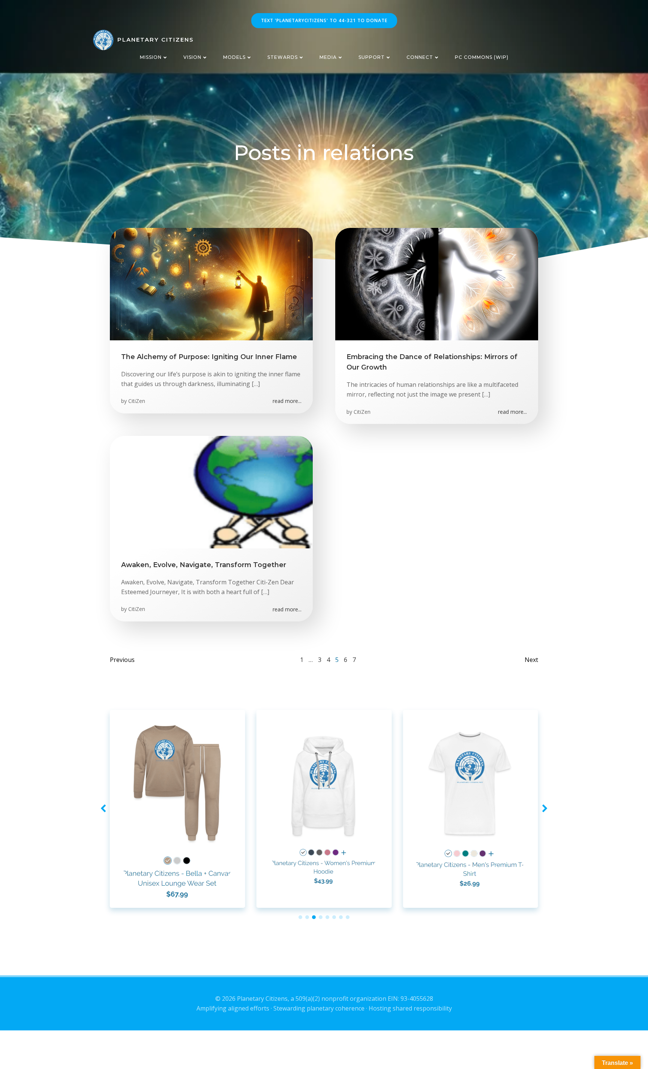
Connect (419, 57)
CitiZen (136, 400)
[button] (300, 917)
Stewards (282, 57)
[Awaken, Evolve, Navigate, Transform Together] (211, 491)
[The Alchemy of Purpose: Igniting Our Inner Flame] (211, 283)
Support (371, 57)
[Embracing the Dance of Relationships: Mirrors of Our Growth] (436, 283)
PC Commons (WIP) (481, 57)
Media (328, 57)
